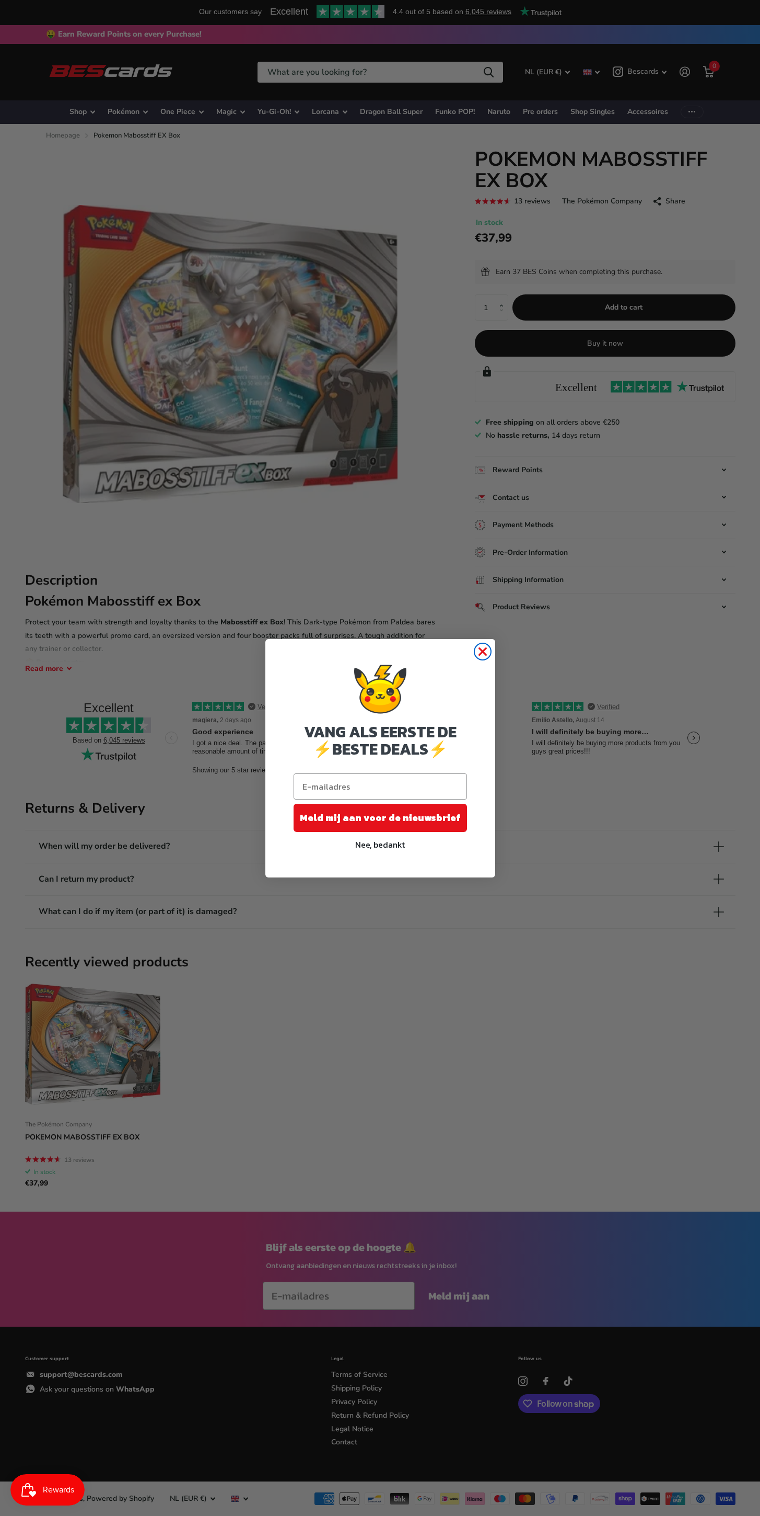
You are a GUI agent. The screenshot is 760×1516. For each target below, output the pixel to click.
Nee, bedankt (380, 844)
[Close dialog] (482, 651)
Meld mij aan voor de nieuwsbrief (380, 818)
